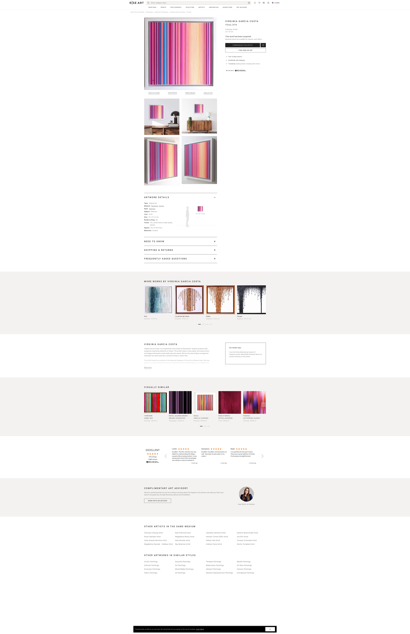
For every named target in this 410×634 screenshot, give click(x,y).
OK (270, 629)
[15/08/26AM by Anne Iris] (155, 402)
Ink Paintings (180, 565)
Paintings (152, 7)
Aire (145, 316)
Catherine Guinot (251, 418)
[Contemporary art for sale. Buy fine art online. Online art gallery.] (137, 3)
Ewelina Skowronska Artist (247, 533)
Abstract (152, 209)
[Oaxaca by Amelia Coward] (205, 402)
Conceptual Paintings (245, 573)
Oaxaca (196, 416)
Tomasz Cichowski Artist (247, 540)
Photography (176, 7)
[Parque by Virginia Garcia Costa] (251, 299)
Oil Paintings (180, 573)
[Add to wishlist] (263, 45)
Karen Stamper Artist (152, 537)
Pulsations (246, 416)
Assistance (172, 93)
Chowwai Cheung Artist (153, 533)
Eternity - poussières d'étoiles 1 (178, 416)
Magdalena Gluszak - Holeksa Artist (158, 544)
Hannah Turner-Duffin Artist (217, 537)
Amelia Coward (201, 418)
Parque (239, 316)
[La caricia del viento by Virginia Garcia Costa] (189, 299)
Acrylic (161, 206)
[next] (263, 300)
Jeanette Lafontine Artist (216, 533)
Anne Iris (148, 418)
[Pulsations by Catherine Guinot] (254, 402)
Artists (201, 7)
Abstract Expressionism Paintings (219, 573)
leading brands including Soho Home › (248, 64)
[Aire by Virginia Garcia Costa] (158, 299)
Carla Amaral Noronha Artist (155, 540)
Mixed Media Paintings (184, 569)
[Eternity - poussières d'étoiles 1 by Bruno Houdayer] (180, 402)
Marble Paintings (244, 562)
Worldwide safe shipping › (236, 60)
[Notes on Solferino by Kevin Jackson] (229, 402)
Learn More (200, 629)
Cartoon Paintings (244, 569)
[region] (214, 456)
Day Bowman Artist (182, 544)
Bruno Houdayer (177, 418)
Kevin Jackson (225, 418)
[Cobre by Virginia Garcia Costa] (220, 299)
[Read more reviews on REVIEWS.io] (152, 462)
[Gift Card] (264, 2)
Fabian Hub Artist (213, 540)
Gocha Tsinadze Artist (246, 544)
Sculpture (190, 7)
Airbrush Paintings (151, 565)
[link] (249, 3)
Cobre (208, 316)
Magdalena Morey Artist (184, 537)
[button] (166, 456)
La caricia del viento (182, 316)
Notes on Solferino (224, 416)
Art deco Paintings (244, 565)
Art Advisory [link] (241, 7)
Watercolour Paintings (215, 565)
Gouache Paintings (182, 562)
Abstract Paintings (161, 12)
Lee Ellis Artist (242, 537)
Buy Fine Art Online (137, 12)
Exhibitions (227, 7)
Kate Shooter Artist (182, 540)
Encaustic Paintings (152, 569)
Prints (163, 7)
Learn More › (258, 39)
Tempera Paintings (213, 562)
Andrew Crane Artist (214, 544)
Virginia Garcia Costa (177, 12)
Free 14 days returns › (235, 56)
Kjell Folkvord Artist (183, 533)
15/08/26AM (148, 416)
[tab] (180, 197)
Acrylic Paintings (151, 562)
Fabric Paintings (150, 573)
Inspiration (213, 7)
